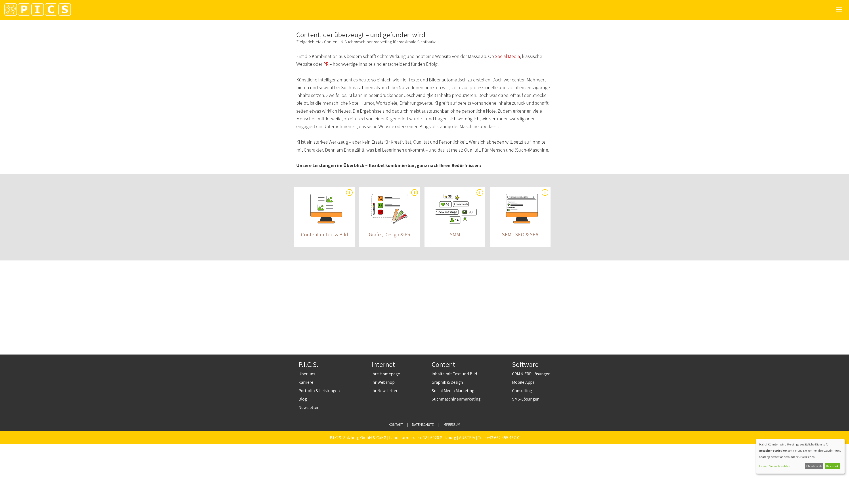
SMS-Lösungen (525, 399)
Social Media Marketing (453, 390)
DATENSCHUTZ (423, 424)
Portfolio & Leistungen (319, 390)
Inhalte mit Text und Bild (454, 374)
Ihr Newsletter (384, 390)
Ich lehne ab (814, 466)
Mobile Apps (523, 382)
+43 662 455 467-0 (503, 437)
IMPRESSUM (451, 424)
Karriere (305, 382)
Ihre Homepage (385, 374)
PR (326, 64)
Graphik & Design (447, 382)
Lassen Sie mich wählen (774, 466)
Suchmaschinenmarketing (456, 399)
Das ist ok (832, 466)
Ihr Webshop (383, 382)
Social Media (507, 56)
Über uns (306, 374)
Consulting (522, 390)
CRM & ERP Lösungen (531, 374)
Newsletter (308, 407)
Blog (302, 399)
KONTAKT (396, 424)
